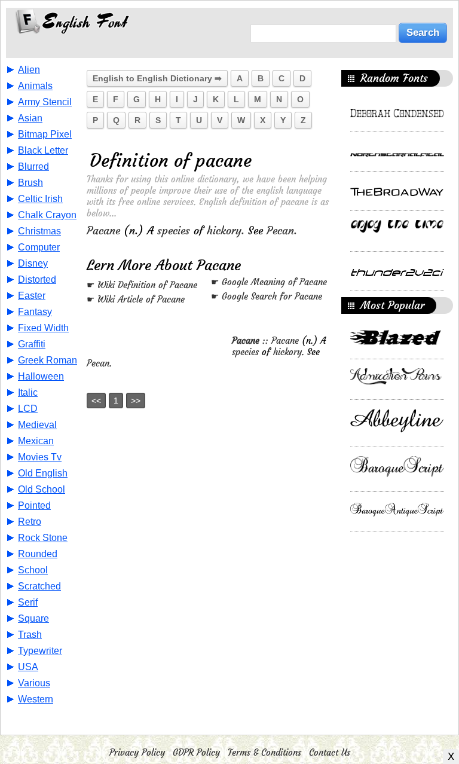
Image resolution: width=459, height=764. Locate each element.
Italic (28, 392)
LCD (28, 409)
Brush (30, 183)
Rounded (37, 554)
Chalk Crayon (47, 215)
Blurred (33, 166)
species (173, 230)
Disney (33, 263)
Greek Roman (47, 360)
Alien (29, 70)
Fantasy (35, 312)
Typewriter (40, 651)
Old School (41, 489)
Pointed (34, 505)
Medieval (37, 425)
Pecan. (282, 230)
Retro (29, 522)
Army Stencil (45, 102)
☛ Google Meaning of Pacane (269, 282)
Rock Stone (43, 538)
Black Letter (43, 150)
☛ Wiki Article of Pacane (136, 299)
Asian (30, 118)
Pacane (103, 230)
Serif (28, 602)
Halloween (41, 376)
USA (28, 667)
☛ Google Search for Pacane (266, 296)
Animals (35, 86)
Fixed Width (43, 328)
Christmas (39, 231)
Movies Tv (40, 457)
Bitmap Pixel (45, 134)
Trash (30, 634)
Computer (39, 247)
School (33, 570)
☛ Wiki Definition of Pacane (142, 285)
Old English (43, 473)
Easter (31, 296)
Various (34, 683)
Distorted (37, 279)
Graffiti (31, 344)
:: (251, 340)
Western (35, 699)
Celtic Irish (40, 199)
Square (33, 618)
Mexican (36, 441)
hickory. (225, 230)
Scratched (39, 586)
